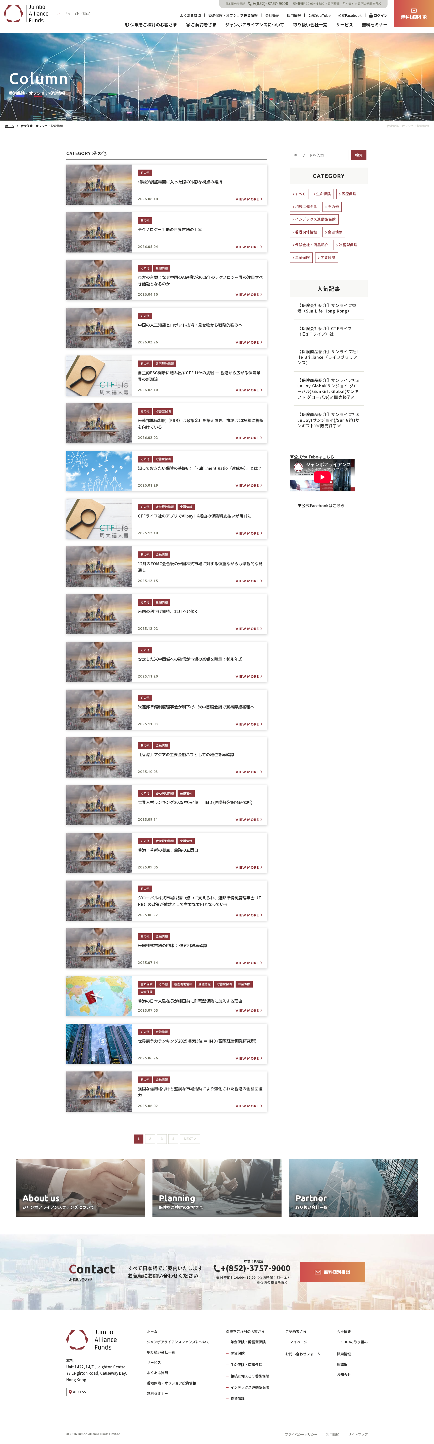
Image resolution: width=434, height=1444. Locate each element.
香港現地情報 (306, 231)
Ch (83, 13)
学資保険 (327, 257)
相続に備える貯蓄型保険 (250, 1376)
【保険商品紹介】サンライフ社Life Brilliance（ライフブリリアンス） (328, 357)
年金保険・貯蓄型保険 (248, 1341)
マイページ (298, 1341)
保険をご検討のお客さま (245, 1331)
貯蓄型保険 (348, 244)
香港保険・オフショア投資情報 (171, 1382)
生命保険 (323, 193)
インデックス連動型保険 (315, 219)
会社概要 (344, 1331)
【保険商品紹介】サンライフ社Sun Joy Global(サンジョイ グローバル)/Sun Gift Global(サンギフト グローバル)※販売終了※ (328, 388)
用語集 (342, 1364)
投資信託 (238, 1398)
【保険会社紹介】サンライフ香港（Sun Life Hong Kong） (326, 308)
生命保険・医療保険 (246, 1364)
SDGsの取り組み (354, 1341)
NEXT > (190, 1139)
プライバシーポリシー (301, 1434)
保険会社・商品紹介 (311, 244)
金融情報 (335, 231)
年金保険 (302, 257)
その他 (333, 206)
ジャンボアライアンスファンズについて (178, 1341)
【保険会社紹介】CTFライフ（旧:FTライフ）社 (324, 331)
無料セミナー (157, 1393)
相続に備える (306, 206)
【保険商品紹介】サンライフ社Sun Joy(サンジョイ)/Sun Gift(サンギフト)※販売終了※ (328, 420)
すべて (300, 193)
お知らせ (344, 1374)
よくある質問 (157, 1372)
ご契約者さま (295, 1331)
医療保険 (349, 193)
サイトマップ (358, 1434)
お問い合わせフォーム (302, 1353)
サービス (154, 1362)
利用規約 (332, 1434)
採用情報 (344, 1353)
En (68, 13)
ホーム (9, 126)
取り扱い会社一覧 (161, 1352)
